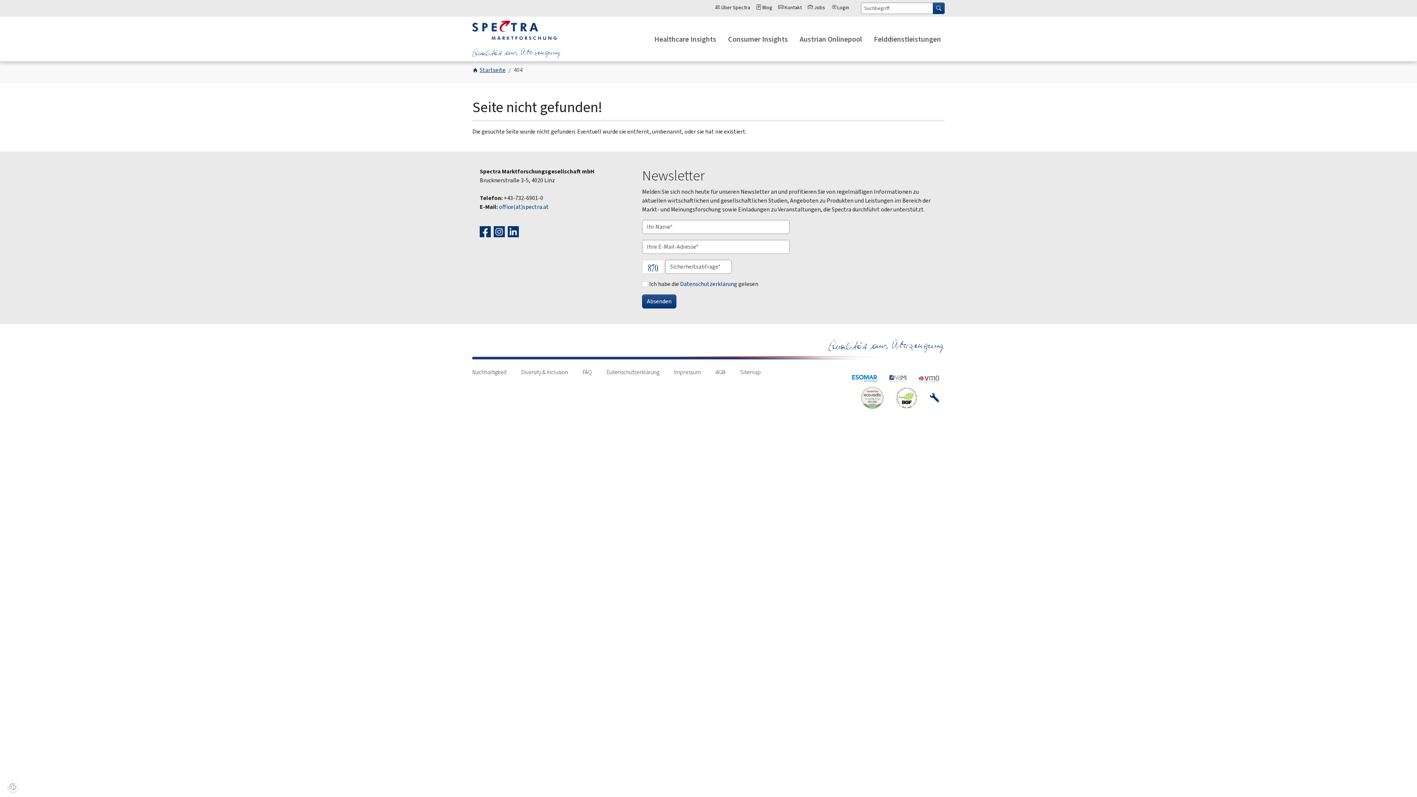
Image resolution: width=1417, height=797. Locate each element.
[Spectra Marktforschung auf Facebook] (486, 231)
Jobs (819, 7)
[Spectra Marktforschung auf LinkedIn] (514, 231)
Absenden (659, 301)
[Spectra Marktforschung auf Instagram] (500, 231)
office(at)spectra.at (524, 207)
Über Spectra (735, 7)
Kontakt (792, 7)
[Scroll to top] (1401, 781)
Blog (766, 7)
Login (842, 7)
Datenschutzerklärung (708, 284)
